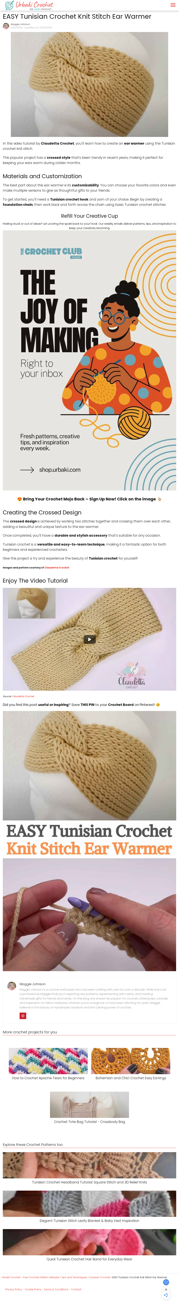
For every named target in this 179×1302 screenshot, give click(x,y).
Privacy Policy (13, 1289)
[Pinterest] (23, 1016)
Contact (76, 1289)
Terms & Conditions (56, 1289)
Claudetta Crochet (57, 567)
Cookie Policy (33, 1289)
